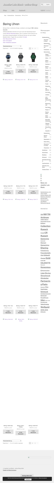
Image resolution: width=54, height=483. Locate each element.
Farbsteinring (45, 251)
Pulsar (46, 109)
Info (12, 10)
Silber (43, 300)
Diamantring (45, 245)
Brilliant (43, 223)
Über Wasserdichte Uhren (9, 39)
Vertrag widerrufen (27, 475)
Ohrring (48, 273)
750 (48, 214)
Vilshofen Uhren (47, 124)
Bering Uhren (47, 67)
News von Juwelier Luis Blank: (45, 185)
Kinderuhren (47, 133)
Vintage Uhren (45, 169)
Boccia (47, 70)
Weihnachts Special (45, 203)
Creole (42, 233)
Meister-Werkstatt (11, 33)
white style (44, 310)
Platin (45, 284)
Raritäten (44, 155)
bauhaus (47, 64)
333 (42, 214)
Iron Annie (47, 92)
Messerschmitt (48, 104)
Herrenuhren (18, 15)
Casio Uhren (46, 73)
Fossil (46, 83)
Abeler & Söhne (47, 55)
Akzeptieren (28, 479)
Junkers (47, 94)
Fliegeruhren (46, 46)
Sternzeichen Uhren (46, 144)
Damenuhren (47, 43)
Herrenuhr (43, 265)
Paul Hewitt (48, 107)
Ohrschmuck (45, 275)
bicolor (48, 221)
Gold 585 (43, 260)
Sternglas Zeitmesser (48, 120)
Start (5, 15)
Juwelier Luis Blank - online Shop (20, 4)
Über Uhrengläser (7, 40)
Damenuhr (43, 241)
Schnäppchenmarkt (46, 160)
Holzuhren (47, 86)
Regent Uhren (47, 112)
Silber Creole (47, 300)
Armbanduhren (10, 15)
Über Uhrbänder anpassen (9, 42)
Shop (4, 10)
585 (45, 214)
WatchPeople (48, 127)
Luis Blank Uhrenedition (48, 99)
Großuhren (44, 150)
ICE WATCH (47, 89)
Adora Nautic (46, 61)
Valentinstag (45, 304)
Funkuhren (46, 49)
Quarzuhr (43, 287)
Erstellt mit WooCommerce (9, 470)
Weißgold (45, 307)
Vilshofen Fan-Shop (45, 166)
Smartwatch (46, 139)
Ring (46, 287)
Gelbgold (47, 255)
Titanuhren (46, 147)
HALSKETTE (45, 263)
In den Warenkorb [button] (8, 72)
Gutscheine (45, 152)
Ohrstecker (45, 278)
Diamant (43, 243)
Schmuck (44, 157)
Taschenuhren (45, 163)
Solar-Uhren (47, 141)
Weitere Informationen (43, 478)
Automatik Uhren (46, 40)
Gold (48, 257)
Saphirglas (44, 289)
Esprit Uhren (46, 77)
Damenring (45, 239)
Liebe (43, 273)
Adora (46, 58)
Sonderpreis (44, 302)
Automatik (43, 221)
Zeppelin (47, 130)
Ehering (44, 247)
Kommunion (46, 270)
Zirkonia (43, 312)
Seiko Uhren (46, 116)
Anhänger (45, 217)
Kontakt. (25, 37)
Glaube (43, 258)
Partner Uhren (45, 136)
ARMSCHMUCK (44, 219)
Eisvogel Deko (44, 198)
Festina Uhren (47, 80)
